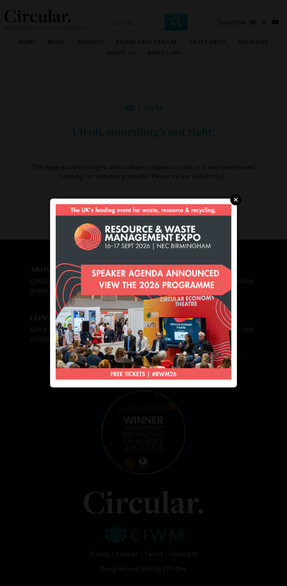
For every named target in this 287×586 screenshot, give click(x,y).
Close (235, 199)
